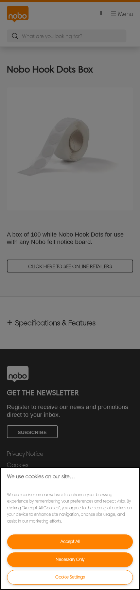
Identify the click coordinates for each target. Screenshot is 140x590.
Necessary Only (70, 559)
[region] (70, 528)
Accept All (70, 541)
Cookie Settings (70, 576)
